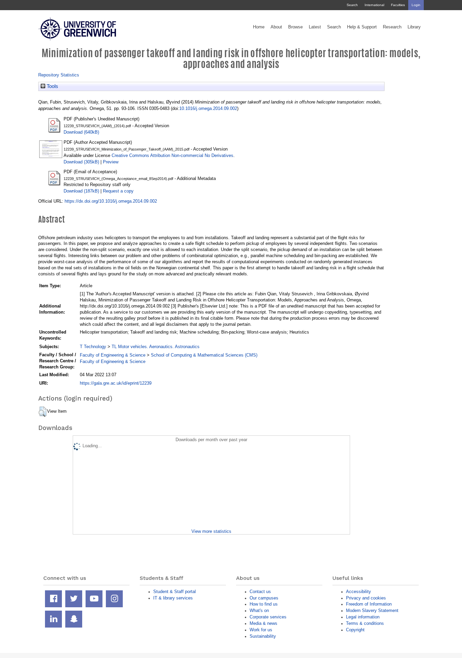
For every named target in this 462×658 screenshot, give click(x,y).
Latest (315, 27)
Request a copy (118, 191)
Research (392, 27)
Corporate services (268, 616)
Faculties (398, 5)
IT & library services (173, 597)
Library (414, 27)
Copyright (355, 629)
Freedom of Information (369, 604)
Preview (110, 161)
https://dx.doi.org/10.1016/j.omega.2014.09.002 (111, 201)
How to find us (264, 604)
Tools (51, 86)
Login (416, 5)
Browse (295, 27)
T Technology (93, 346)
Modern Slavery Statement (372, 610)
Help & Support (362, 27)
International (374, 5)
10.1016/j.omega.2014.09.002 (208, 108)
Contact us (260, 591)
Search (352, 5)
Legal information (362, 616)
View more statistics (211, 531)
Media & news (263, 623)
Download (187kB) (81, 191)
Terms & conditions (365, 623)
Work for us (261, 629)
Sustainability (263, 636)
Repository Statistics (58, 74)
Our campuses (264, 597)
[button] (42, 412)
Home (258, 27)
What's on (259, 610)
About (276, 27)
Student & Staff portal (174, 591)
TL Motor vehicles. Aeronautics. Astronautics (156, 346)
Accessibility (358, 591)
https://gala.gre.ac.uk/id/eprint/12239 (116, 383)
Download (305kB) (81, 161)
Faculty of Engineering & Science (112, 355)
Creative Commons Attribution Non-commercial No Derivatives (172, 155)
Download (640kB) (81, 132)
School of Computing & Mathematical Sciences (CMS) (204, 355)
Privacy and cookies (366, 597)
